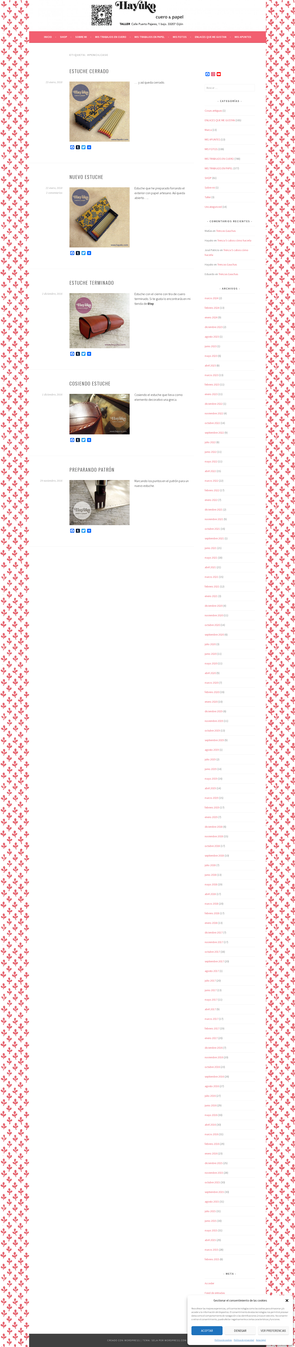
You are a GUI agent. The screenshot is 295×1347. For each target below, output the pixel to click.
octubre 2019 (212, 730)
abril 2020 (210, 673)
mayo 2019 (211, 778)
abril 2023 (210, 365)
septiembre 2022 (214, 432)
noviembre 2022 (214, 413)
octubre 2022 (212, 423)
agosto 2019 (212, 750)
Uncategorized (213, 207)
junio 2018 (211, 875)
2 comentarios (54, 193)
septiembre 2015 (214, 1192)
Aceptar (207, 1331)
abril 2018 (210, 894)
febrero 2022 (212, 490)
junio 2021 (211, 548)
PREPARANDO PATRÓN (92, 469)
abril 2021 (210, 567)
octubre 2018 (212, 846)
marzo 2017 (211, 1019)
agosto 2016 (212, 1086)
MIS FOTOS (180, 37)
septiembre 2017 (214, 961)
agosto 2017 (212, 971)
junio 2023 (211, 346)
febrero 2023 (212, 384)
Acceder (209, 1283)
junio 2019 (211, 769)
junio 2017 (211, 990)
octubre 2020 (212, 625)
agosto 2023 (212, 336)
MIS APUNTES (243, 37)
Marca (208, 130)
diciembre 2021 (214, 509)
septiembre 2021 (214, 538)
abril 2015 (210, 1240)
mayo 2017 (211, 999)
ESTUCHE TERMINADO (91, 282)
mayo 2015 (211, 1230)
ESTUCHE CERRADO (89, 71)
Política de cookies (223, 1339)
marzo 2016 (211, 1134)
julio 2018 (210, 865)
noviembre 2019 (214, 721)
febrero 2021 (212, 586)
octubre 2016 (212, 1067)
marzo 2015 (211, 1249)
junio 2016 (211, 1105)
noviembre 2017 (214, 942)
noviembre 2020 (214, 615)
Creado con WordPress (123, 1340)
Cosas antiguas (213, 110)
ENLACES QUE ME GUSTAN (210, 37)
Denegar (240, 1331)
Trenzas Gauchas (226, 231)
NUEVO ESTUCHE (86, 176)
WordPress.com (176, 1340)
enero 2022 (211, 500)
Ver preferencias (273, 1331)
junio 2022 (211, 452)
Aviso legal (261, 1339)
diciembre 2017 (214, 932)
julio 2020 (210, 644)
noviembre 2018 (214, 836)
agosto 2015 (212, 1201)
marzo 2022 (211, 480)
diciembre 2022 (214, 404)
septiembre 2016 (214, 1076)
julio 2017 (210, 980)
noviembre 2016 (214, 1057)
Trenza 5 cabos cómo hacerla (234, 240)
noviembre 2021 (214, 519)
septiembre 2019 (214, 740)
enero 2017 (211, 1038)
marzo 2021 (211, 577)
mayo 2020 (211, 663)
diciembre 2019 (214, 711)
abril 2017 (210, 1009)
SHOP (63, 37)
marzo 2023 (211, 375)
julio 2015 (210, 1211)
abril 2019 (210, 788)
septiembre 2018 (214, 855)
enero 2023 (211, 394)
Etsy (151, 304)
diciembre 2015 (214, 1163)
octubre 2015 (212, 1182)
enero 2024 (211, 317)
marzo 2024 (211, 298)
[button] (287, 1301)
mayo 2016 (211, 1115)
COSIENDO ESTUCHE (90, 383)
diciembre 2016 (214, 1047)
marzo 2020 (211, 682)
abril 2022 (210, 471)
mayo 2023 (211, 356)
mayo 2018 (211, 884)
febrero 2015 (212, 1259)
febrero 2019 (212, 807)
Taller (208, 197)
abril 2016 (210, 1124)
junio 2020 (211, 654)
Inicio (48, 37)
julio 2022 (210, 442)
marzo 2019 (211, 798)
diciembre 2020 (214, 605)
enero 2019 (211, 817)
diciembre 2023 (214, 327)
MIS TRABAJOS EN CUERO (110, 37)
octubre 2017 (212, 951)
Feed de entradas (215, 1293)
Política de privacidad (244, 1339)
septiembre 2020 (214, 634)
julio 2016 (210, 1096)
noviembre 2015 (214, 1172)
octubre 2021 (212, 529)
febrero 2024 (212, 308)
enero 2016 (211, 1153)
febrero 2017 (212, 1028)
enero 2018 (211, 923)
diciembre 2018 (214, 826)
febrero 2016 (212, 1144)
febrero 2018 (212, 913)
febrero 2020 (212, 692)
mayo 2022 (211, 461)
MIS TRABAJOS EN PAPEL (149, 37)
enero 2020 (211, 701)
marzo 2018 (211, 903)
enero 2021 (211, 596)
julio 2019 (210, 759)
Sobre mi (81, 37)
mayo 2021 (211, 557)
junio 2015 (211, 1221)
